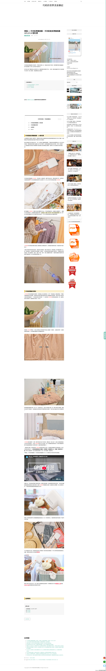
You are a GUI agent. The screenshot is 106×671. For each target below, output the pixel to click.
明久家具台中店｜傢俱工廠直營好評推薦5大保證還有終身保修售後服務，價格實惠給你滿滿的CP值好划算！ (44, 655)
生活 (57, 659)
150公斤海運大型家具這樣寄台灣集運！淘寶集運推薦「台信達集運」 (38, 641)
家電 (29, 659)
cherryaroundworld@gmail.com (72, 68)
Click (105, 335)
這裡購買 (27, 585)
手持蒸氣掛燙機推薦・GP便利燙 (33, 84)
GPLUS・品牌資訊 (31, 87)
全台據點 (28, 611)
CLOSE (60, 119)
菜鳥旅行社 (39, 1)
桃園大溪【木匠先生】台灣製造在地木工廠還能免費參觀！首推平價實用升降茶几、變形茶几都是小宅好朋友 (45, 645)
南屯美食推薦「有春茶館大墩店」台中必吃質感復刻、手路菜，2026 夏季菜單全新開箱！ (74, 126)
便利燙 (53, 659)
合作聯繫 (45, 1)
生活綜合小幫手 (34, 1)
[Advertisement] (53, 18)
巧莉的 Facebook (30, 99)
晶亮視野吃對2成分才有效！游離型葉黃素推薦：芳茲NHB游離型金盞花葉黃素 (39, 644)
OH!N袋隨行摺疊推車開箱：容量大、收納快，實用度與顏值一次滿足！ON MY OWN (41, 640)
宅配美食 (55, 1)
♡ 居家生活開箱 (27, 35)
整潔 (55, 659)
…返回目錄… (27, 619)
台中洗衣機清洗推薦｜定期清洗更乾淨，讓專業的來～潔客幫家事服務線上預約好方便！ (41, 652)
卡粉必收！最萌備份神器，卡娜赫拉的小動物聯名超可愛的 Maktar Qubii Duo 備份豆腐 (41, 653)
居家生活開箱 (32, 659)
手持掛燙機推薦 (48, 659)
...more (68, 64)
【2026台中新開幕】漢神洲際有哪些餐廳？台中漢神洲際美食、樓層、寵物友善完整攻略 (74, 136)
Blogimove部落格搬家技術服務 (100, 670)
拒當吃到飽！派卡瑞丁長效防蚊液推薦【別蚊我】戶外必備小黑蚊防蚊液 (38, 643)
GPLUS (36, 659)
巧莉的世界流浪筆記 (53, 5)
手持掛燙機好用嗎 (31, 86)
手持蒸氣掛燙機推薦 (41, 659)
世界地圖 (28, 1)
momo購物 (58, 583)
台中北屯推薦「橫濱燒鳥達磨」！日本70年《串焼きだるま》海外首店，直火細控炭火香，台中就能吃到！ (74, 118)
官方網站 (28, 610)
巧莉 (32, 35)
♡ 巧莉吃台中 (50, 1)
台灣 (25, 1)
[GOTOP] (104, 666)
